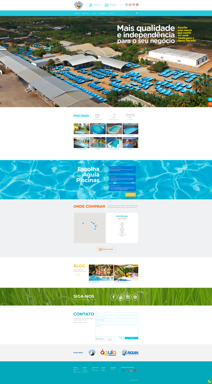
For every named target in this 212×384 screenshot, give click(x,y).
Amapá (122, 225)
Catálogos (113, 369)
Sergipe (122, 235)
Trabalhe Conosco (77, 372)
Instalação (103, 370)
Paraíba (122, 231)
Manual (102, 369)
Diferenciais (103, 13)
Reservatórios (85, 372)
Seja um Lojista (107, 249)
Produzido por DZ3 (134, 380)
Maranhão (122, 229)
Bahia (122, 226)
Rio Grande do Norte (122, 234)
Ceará (122, 227)
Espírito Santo (122, 228)
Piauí (122, 233)
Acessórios (85, 370)
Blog (74, 370)
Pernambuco (122, 232)
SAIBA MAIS (130, 194)
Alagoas (122, 223)
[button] (83, 224)
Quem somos (76, 369)
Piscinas (84, 369)
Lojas (93, 369)
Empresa (77, 13)
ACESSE (77, 274)
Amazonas (122, 224)
